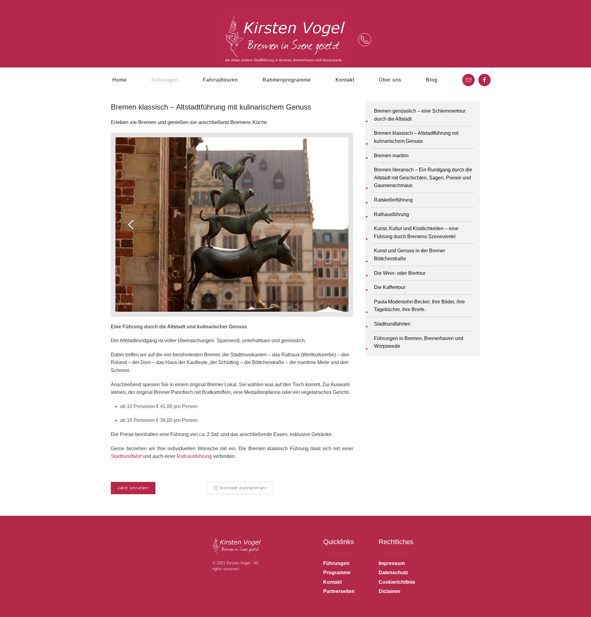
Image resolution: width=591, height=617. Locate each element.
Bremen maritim (391, 155)
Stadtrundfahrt (126, 456)
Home (119, 79)
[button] (364, 39)
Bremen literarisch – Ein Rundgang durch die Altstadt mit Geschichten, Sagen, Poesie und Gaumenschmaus (423, 177)
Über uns (390, 79)
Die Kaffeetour (389, 287)
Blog (431, 79)
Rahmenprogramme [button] (287, 79)
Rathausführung (194, 456)
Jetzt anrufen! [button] (133, 488)
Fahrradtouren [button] (220, 79)
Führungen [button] (164, 79)
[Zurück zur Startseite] (284, 39)
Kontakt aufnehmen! (243, 488)
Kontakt (345, 79)
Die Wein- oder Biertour (399, 273)
